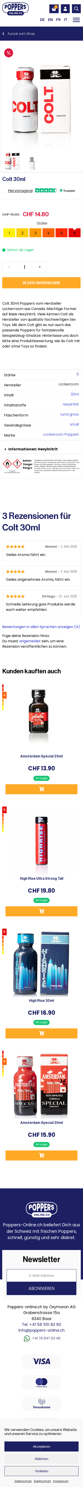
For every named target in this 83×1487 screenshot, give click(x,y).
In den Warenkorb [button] (41, 789)
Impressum (61, 1481)
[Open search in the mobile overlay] (76, 8)
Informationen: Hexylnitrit (33, 449)
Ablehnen (41, 1459)
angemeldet (30, 641)
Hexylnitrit (71, 404)
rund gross (69, 414)
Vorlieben (41, 1471)
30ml (75, 394)
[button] (41, 449)
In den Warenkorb (41, 283)
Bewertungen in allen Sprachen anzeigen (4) (41, 626)
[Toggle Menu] (76, 20)
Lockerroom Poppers (61, 434)
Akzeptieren (41, 1446)
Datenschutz (23, 1481)
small (74, 424)
